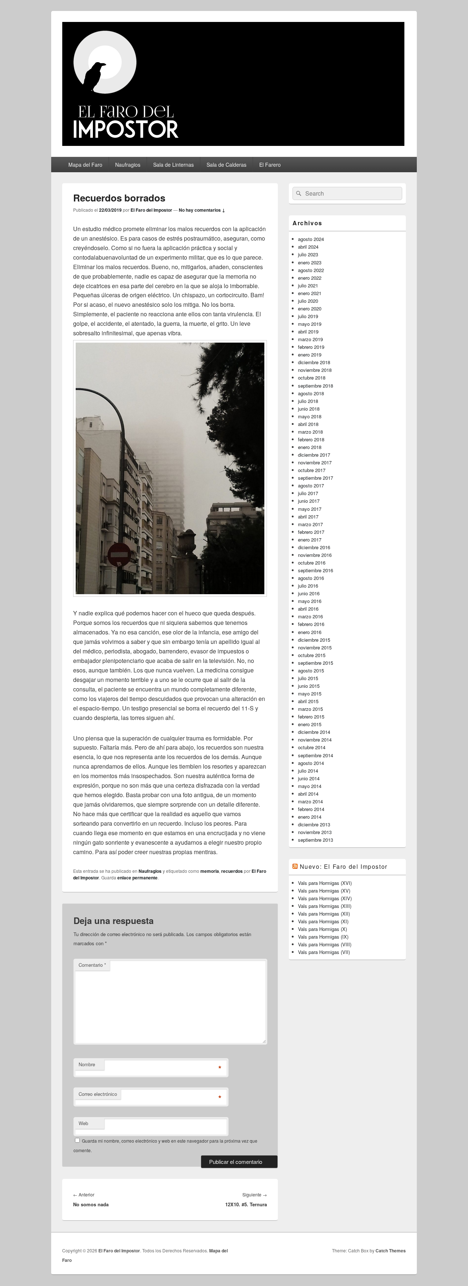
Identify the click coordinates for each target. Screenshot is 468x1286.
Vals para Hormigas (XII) (324, 913)
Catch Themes (390, 1250)
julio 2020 (308, 300)
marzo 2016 (310, 616)
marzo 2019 (310, 339)
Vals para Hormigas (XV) (324, 890)
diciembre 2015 (314, 639)
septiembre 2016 (315, 570)
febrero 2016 (311, 624)
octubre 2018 (311, 377)
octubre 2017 (311, 470)
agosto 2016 (311, 577)
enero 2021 (309, 293)
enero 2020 (309, 308)
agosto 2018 (311, 393)
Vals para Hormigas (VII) (324, 952)
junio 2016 (309, 593)
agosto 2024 (311, 238)
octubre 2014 (311, 747)
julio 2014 (308, 770)
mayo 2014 (309, 785)
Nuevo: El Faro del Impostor (344, 866)
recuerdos (232, 871)
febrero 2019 (311, 346)
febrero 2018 (311, 439)
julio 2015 (308, 678)
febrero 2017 (311, 531)
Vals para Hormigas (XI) (323, 921)
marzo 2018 (310, 431)
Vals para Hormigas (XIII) (324, 905)
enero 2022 (309, 277)
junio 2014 (309, 778)
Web (83, 1123)
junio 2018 (309, 408)
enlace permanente (137, 877)
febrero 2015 (311, 716)
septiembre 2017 (315, 477)
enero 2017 (309, 539)
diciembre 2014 (314, 731)
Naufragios (127, 164)
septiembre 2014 (315, 755)
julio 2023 (308, 254)
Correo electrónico (98, 1093)
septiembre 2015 (315, 662)
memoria (209, 871)
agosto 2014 (311, 762)
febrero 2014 (311, 809)
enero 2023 (309, 262)
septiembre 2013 (315, 839)
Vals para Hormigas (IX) (323, 936)
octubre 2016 (311, 562)
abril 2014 (308, 793)
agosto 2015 (311, 670)
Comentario (92, 964)
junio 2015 (309, 685)
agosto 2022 (311, 270)
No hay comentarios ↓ (202, 210)
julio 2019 (308, 316)
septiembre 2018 (315, 385)
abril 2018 (308, 424)
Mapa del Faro (85, 164)
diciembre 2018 (314, 362)
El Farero (270, 164)
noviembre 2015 (315, 647)
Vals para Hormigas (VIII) (324, 944)
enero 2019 (309, 354)
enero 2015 (309, 724)
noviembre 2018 (315, 369)
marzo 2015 (310, 708)
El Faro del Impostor (151, 210)
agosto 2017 (311, 485)
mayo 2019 (309, 323)
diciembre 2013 (314, 824)
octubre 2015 (311, 655)
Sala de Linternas (173, 164)
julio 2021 (308, 285)
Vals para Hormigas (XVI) (325, 882)
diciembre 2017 (314, 454)
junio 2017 (309, 500)
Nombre (87, 1064)
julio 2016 (308, 585)
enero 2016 (309, 632)
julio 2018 (308, 400)
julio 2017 (308, 493)
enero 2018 (309, 447)
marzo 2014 (310, 801)
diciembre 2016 (314, 547)
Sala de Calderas (226, 164)
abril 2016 (308, 608)
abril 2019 (308, 331)
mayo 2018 (309, 416)
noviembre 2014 (315, 739)
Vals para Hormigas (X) (322, 928)
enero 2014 (309, 816)
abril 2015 (308, 701)
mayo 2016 (309, 600)
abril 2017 (308, 516)
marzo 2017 (310, 524)
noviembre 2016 (315, 554)
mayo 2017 (309, 508)
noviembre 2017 (315, 462)
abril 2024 (308, 246)
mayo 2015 (309, 693)
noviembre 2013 (315, 832)
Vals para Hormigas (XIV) (325, 898)
